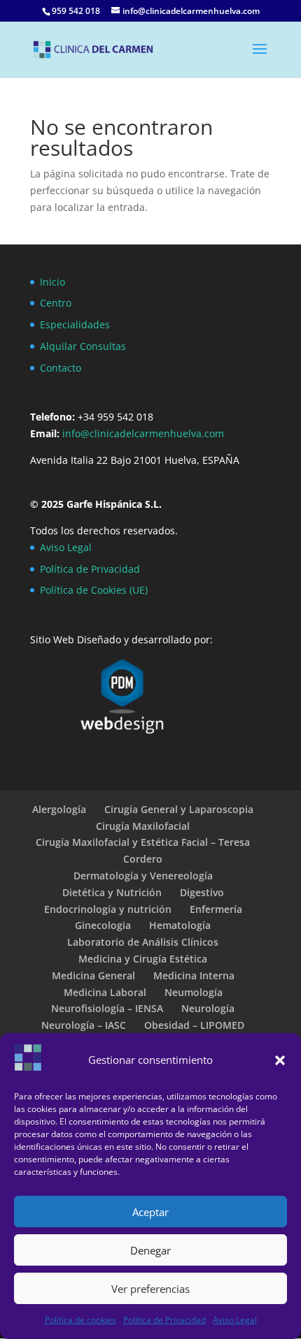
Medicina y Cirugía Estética (142, 958)
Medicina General (93, 975)
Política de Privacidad (164, 1320)
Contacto (60, 367)
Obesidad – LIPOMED (194, 1025)
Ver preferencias (150, 1289)
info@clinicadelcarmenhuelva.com (144, 433)
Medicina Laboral (105, 992)
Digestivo (202, 892)
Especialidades (75, 324)
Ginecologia (103, 925)
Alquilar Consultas (83, 346)
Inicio (52, 281)
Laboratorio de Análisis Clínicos (142, 942)
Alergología (59, 809)
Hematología (180, 925)
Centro (55, 302)
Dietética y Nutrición (112, 892)
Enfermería (216, 909)
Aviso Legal (235, 1320)
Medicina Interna (193, 975)
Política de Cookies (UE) (94, 590)
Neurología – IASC (83, 1025)
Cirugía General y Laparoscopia (178, 809)
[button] (280, 1060)
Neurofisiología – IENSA (107, 1008)
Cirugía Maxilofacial (143, 826)
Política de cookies (80, 1320)
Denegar (150, 1250)
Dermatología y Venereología (143, 875)
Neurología (207, 1008)
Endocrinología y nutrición (108, 909)
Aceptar (150, 1212)
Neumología (193, 992)
